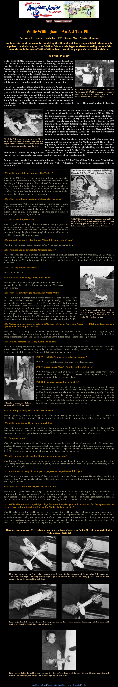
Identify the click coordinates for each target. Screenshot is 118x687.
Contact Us (76, 685)
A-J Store (84, 685)
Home (33, 685)
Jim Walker (62, 685)
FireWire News (41, 685)
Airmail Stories (52, 685)
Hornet (69, 685)
